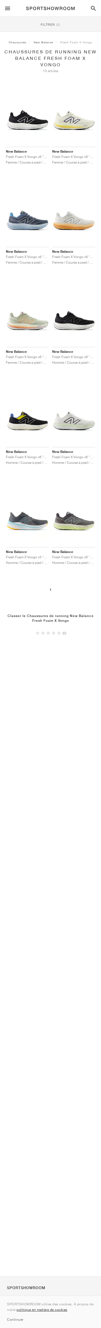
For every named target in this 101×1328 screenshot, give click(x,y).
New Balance (43, 42)
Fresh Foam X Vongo (76, 42)
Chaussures (17, 42)
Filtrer (50, 24)
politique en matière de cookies (42, 1310)
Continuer (15, 1319)
